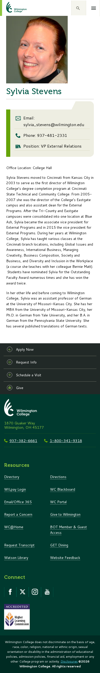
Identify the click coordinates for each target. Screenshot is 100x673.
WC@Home (13, 526)
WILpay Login (15, 489)
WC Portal (58, 501)
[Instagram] (35, 592)
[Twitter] (22, 592)
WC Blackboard (62, 489)
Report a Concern (18, 514)
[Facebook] (10, 592)
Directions (58, 476)
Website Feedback (65, 557)
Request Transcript (19, 545)
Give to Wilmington (65, 514)
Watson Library (16, 557)
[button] (78, 8)
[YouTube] (47, 592)
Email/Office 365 (18, 501)
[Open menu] (93, 8)
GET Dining (59, 545)
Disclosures (69, 661)
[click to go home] (10, 8)
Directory (11, 476)
